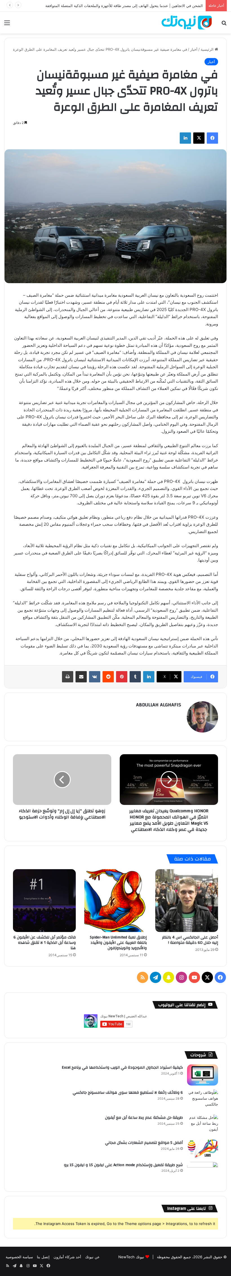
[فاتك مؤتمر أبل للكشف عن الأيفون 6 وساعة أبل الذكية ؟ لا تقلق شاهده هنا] (44, 900)
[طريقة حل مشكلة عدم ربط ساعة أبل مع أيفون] (202, 1125)
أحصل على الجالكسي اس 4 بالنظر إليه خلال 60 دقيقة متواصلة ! (190, 940)
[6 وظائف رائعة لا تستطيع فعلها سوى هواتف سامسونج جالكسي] (202, 1100)
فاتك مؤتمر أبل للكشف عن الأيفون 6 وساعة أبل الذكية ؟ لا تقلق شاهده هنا (45, 943)
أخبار (193, 49)
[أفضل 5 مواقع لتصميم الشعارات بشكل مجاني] (202, 1149)
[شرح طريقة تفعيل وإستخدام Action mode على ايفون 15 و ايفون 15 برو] (202, 1172)
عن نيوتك (92, 1257)
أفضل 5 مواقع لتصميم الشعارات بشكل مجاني (144, 1142)
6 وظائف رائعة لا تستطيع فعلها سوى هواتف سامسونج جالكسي (128, 1092)
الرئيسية (208, 49)
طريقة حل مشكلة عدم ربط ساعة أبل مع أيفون (144, 1117)
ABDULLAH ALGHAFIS (158, 704)
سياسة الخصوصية (19, 1257)
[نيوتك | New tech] (187, 22)
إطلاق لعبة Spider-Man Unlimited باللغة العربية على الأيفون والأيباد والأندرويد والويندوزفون (118, 943)
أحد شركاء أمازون (67, 1257)
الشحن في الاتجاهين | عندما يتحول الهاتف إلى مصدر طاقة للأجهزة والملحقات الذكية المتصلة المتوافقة (124, 5)
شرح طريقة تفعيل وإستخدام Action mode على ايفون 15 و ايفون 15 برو (123, 1165)
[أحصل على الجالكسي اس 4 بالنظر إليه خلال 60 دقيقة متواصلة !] (186, 900)
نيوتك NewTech (131, 1257)
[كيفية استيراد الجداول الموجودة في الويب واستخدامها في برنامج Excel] (202, 1075)
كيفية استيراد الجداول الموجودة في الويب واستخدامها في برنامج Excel (122, 1067)
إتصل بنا (43, 1257)
